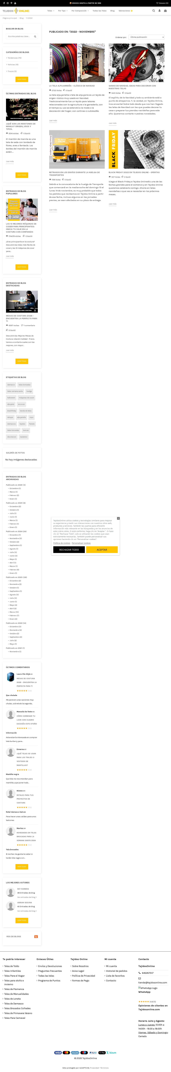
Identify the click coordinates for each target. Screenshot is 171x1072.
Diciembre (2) (15, 506)
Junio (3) (13, 556)
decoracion (11, 437)
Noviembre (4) (16, 630)
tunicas (26, 430)
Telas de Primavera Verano (18, 1013)
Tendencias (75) (15, 58)
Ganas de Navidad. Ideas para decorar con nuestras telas (132, 87)
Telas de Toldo (11, 966)
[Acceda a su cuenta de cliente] (159, 11)
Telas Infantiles (12, 970)
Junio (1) (13, 517)
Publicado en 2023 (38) (16, 577)
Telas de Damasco (14, 1003)
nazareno (23, 437)
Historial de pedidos (116, 970)
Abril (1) (13, 563)
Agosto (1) (14, 549)
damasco (11, 385)
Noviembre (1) (15, 652)
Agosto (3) (14, 595)
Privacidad (94, 1068)
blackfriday (11, 411)
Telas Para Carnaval (14, 1018)
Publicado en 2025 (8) (16, 503)
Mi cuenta (111, 966)
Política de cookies (61, 543)
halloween (11, 398)
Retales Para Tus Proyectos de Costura (25, 799)
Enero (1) (13, 499)
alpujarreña (21, 417)
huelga (29, 391)
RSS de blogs (13, 936)
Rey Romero (23, 889)
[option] (22, 131)
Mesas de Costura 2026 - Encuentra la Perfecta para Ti (21, 318)
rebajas (10, 417)
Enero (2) (13, 619)
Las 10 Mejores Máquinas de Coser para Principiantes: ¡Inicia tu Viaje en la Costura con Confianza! (21, 228)
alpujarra (10, 404)
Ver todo (22, 79)
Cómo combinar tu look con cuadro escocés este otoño (27, 720)
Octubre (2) (14, 542)
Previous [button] (4, 134)
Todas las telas (46, 975)
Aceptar (102, 549)
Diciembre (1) (15, 488)
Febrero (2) (14, 495)
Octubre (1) (14, 510)
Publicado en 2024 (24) (16, 531)
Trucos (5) (12, 71)
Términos (104, 1068)
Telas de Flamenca (14, 989)
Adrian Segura (24, 902)
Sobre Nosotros (80, 966)
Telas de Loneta (12, 998)
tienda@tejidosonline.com (152, 982)
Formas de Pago (80, 980)
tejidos (22, 424)
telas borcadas (24, 385)
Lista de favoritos (115, 975)
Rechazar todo (69, 549)
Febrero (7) (14, 616)
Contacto (111, 980)
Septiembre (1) (16, 545)
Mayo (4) (13, 605)
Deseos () (163, 3)
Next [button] (39, 134)
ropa (31, 417)
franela (31, 424)
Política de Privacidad (83, 975)
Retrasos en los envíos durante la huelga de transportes (74, 173)
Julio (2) (13, 641)
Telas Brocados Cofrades (17, 1008)
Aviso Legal (78, 970)
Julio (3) (13, 552)
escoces (21, 404)
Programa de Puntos (49, 980)
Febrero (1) (14, 524)
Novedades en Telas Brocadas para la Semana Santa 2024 (26, 837)
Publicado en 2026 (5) (16, 485)
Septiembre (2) (16, 637)
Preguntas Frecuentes (50, 970)
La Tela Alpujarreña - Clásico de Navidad (72, 85)
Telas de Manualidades (16, 993)
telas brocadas (13, 430)
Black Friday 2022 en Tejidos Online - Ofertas (134, 172)
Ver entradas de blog (26, 897)
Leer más (10, 161)
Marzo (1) (14, 492)
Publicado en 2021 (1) (15, 648)
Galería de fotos (15, 452)
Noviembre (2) (16, 584)
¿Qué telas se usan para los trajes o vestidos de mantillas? (26, 759)
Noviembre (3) (16, 538)
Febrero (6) (14, 570)
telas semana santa (15, 391)
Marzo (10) (14, 612)
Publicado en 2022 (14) (16, 623)
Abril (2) (13, 609)
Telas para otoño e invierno (14, 982)
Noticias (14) (13, 64)
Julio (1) (13, 513)
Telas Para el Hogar (14, 975)
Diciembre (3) (15, 627)
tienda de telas (26, 411)
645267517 (147, 972)
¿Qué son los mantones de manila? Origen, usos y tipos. (21, 126)
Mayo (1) (13, 559)
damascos (11, 424)
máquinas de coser (26, 398)
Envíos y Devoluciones (50, 966)
